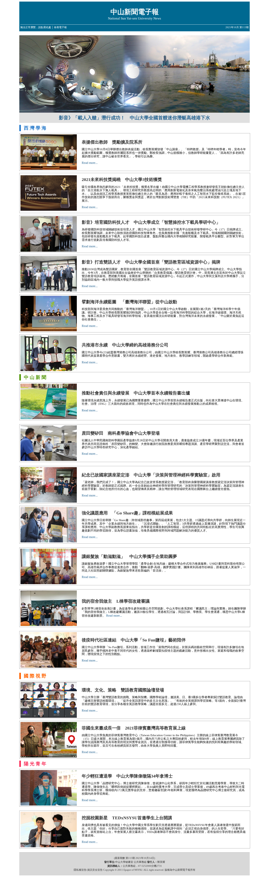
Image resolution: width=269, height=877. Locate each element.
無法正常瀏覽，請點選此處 (35, 27)
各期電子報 (60, 27)
